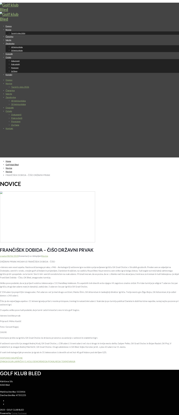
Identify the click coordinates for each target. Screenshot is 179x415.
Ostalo (8, 57)
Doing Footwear (19, 413)
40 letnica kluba (17, 47)
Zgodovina (10, 43)
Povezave (14, 68)
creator (3, 256)
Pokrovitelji (15, 64)
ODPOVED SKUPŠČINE (11, 358)
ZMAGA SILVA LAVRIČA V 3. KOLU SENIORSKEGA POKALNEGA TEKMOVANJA (37, 361)
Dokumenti (15, 61)
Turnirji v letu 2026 (18, 33)
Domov (9, 80)
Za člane (14, 71)
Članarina (10, 90)
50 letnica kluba (17, 50)
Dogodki (10, 107)
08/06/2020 (13, 256)
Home (8, 161)
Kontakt (9, 75)
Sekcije (9, 94)
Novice (8, 30)
